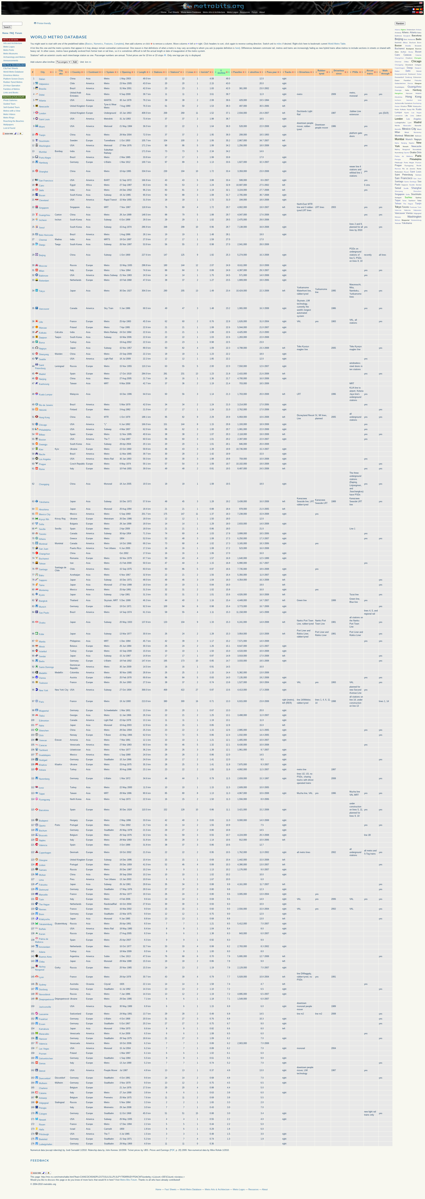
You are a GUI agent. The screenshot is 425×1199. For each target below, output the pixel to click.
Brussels (43, 835)
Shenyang (44, 354)
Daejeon (43, 337)
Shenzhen (44, 730)
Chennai (43, 240)
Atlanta (42, 100)
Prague (42, 464)
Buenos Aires (45, 957)
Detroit (42, 1071)
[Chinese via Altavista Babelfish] (417, 12)
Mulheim (43, 1083)
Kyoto (42, 595)
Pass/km (237, 72)
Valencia (43, 845)
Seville (42, 529)
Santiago (43, 569)
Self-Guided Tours (11, 107)
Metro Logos (232, 12)
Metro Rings (8, 117)
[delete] (51, 72)
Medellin (43, 673)
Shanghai (43, 171)
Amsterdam (44, 947)
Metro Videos (9, 114)
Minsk (42, 646)
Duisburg (43, 989)
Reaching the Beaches (13, 121)
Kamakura (44, 1029)
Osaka (42, 622)
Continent (93, 72)
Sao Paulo (44, 613)
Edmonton (44, 720)
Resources (245, 12)
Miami (42, 126)
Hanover (43, 1039)
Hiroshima (44, 509)
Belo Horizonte (46, 235)
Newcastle (44, 106)
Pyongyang (44, 799)
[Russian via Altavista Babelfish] (413, 12)
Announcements (10, 60)
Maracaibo (44, 1034)
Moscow (43, 266)
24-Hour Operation (11, 85)
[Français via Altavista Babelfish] (413, 9)
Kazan (42, 934)
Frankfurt (43, 1019)
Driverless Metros (11, 75)
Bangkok (43, 601)
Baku (41, 575)
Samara (42, 870)
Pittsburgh (44, 1134)
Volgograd (43, 1103)
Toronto (42, 534)
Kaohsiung (44, 384)
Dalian (42, 79)
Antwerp (43, 1098)
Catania (42, 1093)
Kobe (41, 634)
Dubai (41, 95)
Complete (118, 43)
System (110, 72)
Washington (44, 146)
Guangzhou (44, 215)
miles (279, 43)
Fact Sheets (173, 12)
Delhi (41, 190)
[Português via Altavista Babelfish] (421, 9)
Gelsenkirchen (46, 1058)
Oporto (42, 825)
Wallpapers (8, 124)
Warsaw (43, 328)
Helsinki (43, 410)
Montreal (43, 544)
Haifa (41, 1129)
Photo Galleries (10, 100)
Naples (42, 840)
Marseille (43, 894)
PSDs (355, 72)
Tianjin (42, 135)
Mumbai (43, 152)
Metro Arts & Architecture (214, 12)
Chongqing (44, 484)
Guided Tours (9, 104)
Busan (42, 195)
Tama (41, 585)
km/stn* (205, 72)
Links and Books (10, 92)
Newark (42, 1120)
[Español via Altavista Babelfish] (417, 9)
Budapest (43, 820)
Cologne (43, 1114)
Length (142, 72)
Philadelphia (45, 430)
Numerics (98, 43)
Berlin (41, 661)
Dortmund (43, 890)
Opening (126, 72)
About (262, 12)
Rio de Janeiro (46, 405)
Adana (42, 952)
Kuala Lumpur (45, 394)
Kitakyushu (44, 919)
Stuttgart (43, 760)
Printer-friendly (44, 23)
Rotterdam (44, 280)
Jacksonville (45, 1007)
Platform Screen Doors (13, 79)
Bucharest (44, 558)
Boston (42, 439)
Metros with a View (11, 111)
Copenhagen (45, 852)
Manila (42, 641)
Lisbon (42, 865)
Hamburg (43, 162)
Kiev (41, 449)
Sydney (42, 984)
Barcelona (44, 810)
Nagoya (42, 348)
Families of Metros (11, 89)
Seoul (41, 227)
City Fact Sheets (10, 68)
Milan (41, 271)
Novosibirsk (44, 994)
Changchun (44, 554)
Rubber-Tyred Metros (12, 82)
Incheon (43, 220)
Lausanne (43, 1014)
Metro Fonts (8, 50)
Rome (42, 469)
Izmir (41, 788)
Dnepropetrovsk (46, 999)
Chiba (41, 962)
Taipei (42, 794)
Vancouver (44, 309)
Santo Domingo (46, 667)
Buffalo (42, 929)
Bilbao (42, 434)
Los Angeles (45, 459)
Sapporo (43, 580)
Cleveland (43, 200)
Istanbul (43, 651)
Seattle (42, 359)
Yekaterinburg (45, 924)
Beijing (42, 255)
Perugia (42, 1108)
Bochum (43, 830)
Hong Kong (44, 417)
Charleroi (43, 1088)
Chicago (43, 425)
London (42, 113)
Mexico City (44, 514)
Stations (158, 72)
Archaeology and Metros (14, 57)
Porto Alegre (45, 157)
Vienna (42, 678)
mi (90, 62)
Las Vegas (44, 1048)
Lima (41, 880)
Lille (41, 322)
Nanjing (42, 379)
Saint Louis (44, 119)
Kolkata (42, 333)
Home (164, 12)
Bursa (42, 342)
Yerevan (43, 740)
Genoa (42, 1063)
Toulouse (43, 683)
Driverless (304, 72)
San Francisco (46, 180)
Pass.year (272, 72)
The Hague (44, 904)
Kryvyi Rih (44, 519)
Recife (42, 454)
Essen (42, 1024)
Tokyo (42, 291)
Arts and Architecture (12, 43)
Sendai (42, 656)
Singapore (44, 208)
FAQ (12, 33)
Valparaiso (44, 84)
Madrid (42, 374)
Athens (42, 539)
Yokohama (44, 502)
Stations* (175, 72)
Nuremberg (44, 779)
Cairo (41, 185)
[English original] (421, 3)
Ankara (42, 770)
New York (43, 690)
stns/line (254, 72)
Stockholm (44, 141)
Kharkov (43, 765)
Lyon (41, 977)
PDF (172, 1150)
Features (108, 43)
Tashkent (43, 750)
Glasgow (43, 860)
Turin (41, 899)
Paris (41, 702)
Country (76, 72)
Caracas (43, 745)
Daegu (42, 245)
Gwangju (43, 444)
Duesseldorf (44, 1078)
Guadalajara (44, 755)
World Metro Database (191, 12)
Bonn (41, 914)
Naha (41, 725)
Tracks (288, 72)
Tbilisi (42, 716)
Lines (190, 72)
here (237, 48)
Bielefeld (43, 1139)
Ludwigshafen (45, 1144)
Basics (89, 43)
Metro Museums (10, 53)
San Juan (43, 549)
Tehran (42, 563)
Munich (42, 607)
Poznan (42, 1053)
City (43, 72)
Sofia (41, 524)
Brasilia (42, 89)
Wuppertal (44, 711)
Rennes (42, 909)
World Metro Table (336, 43)
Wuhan (42, 875)
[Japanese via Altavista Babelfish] (421, 12)
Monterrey (44, 590)
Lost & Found (9, 128)
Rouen (42, 1124)
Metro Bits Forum (128, 1180)
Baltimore (43, 275)
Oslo (41, 735)
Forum (254, 12)
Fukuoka (43, 885)
